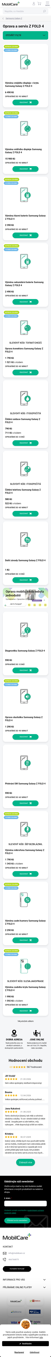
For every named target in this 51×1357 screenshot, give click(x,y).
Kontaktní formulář (17, 1269)
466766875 (13, 1259)
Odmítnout (34, 1352)
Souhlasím (27, 1343)
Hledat (44, 11)
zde (41, 1337)
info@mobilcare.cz (16, 1253)
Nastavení (19, 1352)
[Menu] (47, 3)
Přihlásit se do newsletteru (17, 1220)
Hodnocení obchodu (25, 1060)
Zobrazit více (25, 1162)
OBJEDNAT (24, 102)
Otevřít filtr (13, 35)
